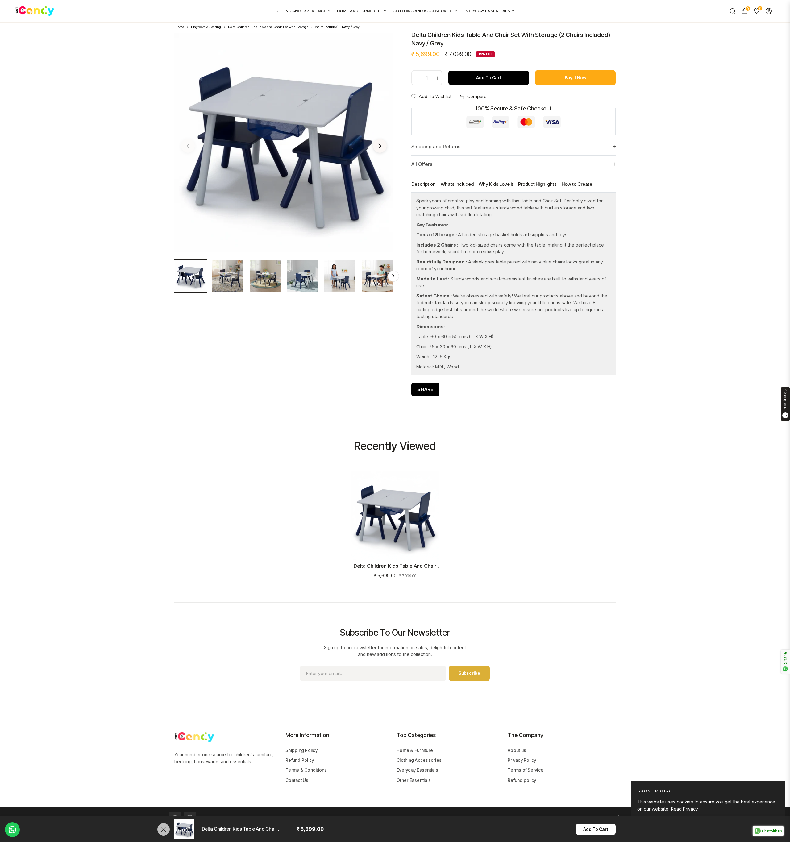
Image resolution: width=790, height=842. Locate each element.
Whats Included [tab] (457, 184)
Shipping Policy (301, 750)
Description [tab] (423, 184)
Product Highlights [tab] (537, 184)
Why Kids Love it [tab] (496, 184)
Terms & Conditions (306, 770)
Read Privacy (684, 809)
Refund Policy (299, 760)
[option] (283, 142)
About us (517, 750)
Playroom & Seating (206, 27)
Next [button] (380, 146)
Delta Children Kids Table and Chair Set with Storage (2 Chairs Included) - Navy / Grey (395, 566)
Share (425, 389)
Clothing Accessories (419, 760)
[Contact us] (12, 829)
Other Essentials (414, 780)
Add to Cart (595, 829)
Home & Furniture (415, 750)
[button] (732, 11)
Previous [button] (188, 146)
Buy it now (575, 77)
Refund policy (522, 780)
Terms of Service (525, 770)
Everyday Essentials (417, 770)
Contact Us (297, 780)
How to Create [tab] (577, 184)
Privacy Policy (522, 760)
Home (179, 27)
